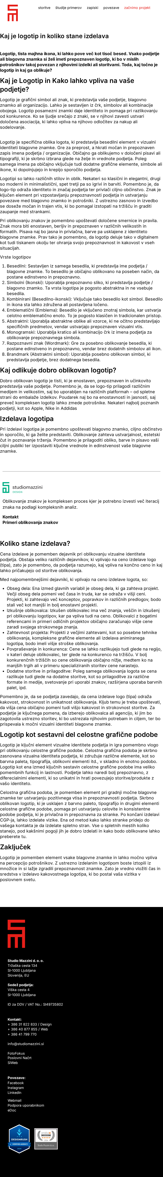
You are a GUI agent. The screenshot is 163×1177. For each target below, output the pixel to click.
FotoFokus (16, 1053)
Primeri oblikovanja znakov (30, 522)
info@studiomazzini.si (26, 1044)
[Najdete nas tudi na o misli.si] (46, 1140)
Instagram (16, 1088)
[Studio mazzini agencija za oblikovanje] (13, 13)
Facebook (16, 1083)
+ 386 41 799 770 (22, 1034)
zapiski (92, 8)
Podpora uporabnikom (26, 1105)
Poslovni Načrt (19, 1058)
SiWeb (13, 1063)
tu (23, 836)
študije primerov (68, 8)
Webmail (14, 1100)
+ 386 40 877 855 (22, 1029)
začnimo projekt (137, 8)
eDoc (12, 1110)
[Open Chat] (154, 1168)
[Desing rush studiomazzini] (19, 1140)
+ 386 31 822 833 (22, 1024)
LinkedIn (14, 1092)
